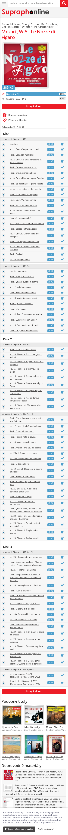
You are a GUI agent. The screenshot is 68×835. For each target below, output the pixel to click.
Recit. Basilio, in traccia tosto (23, 229)
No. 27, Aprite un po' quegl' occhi (25, 603)
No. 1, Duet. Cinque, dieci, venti (24, 149)
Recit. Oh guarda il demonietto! (24, 331)
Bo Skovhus (49, 24)
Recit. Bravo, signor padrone (23, 173)
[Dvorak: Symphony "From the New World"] (12, 744)
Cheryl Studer (31, 24)
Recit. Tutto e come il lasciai (23, 349)
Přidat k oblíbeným (17, 120)
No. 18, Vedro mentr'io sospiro (23, 442)
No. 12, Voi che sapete (20, 287)
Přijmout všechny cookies (19, 829)
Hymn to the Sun (10, 727)
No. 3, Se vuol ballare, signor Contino (27, 178)
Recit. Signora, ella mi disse (22, 609)
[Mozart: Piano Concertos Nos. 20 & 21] (56, 715)
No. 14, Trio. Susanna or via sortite (26, 314)
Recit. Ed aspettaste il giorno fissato (26, 184)
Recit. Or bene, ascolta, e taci (23, 167)
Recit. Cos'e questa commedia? (24, 241)
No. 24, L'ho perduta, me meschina (26, 557)
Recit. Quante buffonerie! (21, 303)
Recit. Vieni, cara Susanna (22, 276)
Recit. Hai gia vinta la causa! (23, 437)
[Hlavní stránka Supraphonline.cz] (25, 12)
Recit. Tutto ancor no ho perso (23, 194)
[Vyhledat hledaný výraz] (64, 3)
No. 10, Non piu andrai (20, 259)
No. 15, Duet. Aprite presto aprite (25, 325)
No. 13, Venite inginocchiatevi (23, 298)
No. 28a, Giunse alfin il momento (25, 614)
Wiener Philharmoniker (37, 27)
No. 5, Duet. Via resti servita (23, 200)
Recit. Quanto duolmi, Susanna (24, 282)
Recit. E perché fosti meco (22, 431)
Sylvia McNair (11, 24)
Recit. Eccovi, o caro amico (22, 476)
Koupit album (34, 106)
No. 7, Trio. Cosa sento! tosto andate (27, 223)
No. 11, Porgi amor (18, 271)
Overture (14, 144)
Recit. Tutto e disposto (20, 591)
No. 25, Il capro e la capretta (23, 570)
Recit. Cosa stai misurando (22, 155)
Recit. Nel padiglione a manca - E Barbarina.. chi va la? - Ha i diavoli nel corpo (25, 578)
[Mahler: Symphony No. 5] (56, 744)
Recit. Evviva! (16, 254)
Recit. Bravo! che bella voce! (23, 292)
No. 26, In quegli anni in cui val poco (26, 585)
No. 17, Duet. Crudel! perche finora (25, 426)
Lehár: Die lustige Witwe (35, 727)
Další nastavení (45, 829)
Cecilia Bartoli (11, 27)
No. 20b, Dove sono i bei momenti (25, 458)
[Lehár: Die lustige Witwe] (34, 715)
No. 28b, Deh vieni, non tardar (23, 619)
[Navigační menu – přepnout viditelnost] (4, 3)
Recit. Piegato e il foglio (20, 496)
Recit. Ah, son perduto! (20, 218)
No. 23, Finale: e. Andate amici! (24, 538)
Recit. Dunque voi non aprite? (23, 320)
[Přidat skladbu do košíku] (62, 144)
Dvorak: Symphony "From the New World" (21, 756)
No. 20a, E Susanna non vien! (23, 453)
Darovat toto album (18, 115)
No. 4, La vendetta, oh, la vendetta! (26, 189)
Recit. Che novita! (18, 309)
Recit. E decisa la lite (19, 464)
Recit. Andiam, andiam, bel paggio (25, 448)
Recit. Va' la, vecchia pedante (23, 205)
